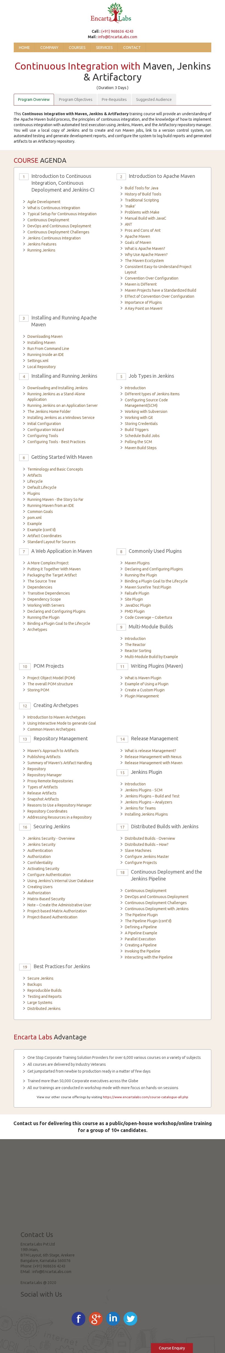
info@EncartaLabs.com (117, 37)
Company (49, 47)
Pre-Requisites (114, 99)
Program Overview (34, 99)
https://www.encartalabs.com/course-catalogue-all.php (145, 1097)
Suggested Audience (154, 99)
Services (104, 47)
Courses (77, 47)
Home (24, 47)
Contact (132, 47)
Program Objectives (75, 99)
